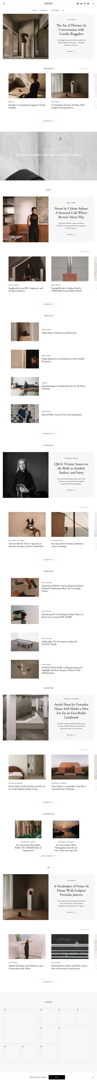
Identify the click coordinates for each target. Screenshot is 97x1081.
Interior (73, 203)
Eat (13, 102)
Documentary (21, 540)
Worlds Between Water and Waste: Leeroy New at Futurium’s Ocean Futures (69, 967)
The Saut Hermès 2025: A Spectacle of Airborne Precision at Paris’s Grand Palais (26, 545)
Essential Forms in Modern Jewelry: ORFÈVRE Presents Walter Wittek (66, 289)
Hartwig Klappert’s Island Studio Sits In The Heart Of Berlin (63, 387)
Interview (44, 383)
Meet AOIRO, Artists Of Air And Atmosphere (62, 414)
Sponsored (14, 962)
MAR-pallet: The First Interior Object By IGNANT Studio (59, 643)
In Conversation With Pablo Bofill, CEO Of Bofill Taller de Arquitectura (28, 848)
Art (63, 10)
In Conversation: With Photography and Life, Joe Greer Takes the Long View (65, 848)
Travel (10, 102)
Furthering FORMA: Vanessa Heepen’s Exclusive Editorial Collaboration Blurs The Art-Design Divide (63, 588)
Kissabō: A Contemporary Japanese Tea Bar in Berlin (27, 106)
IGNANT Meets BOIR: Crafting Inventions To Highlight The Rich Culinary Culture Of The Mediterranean (62, 670)
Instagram (48, 1002)
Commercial (75, 699)
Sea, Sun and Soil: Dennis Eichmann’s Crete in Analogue (67, 545)
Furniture (15, 285)
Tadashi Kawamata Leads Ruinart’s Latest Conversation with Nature (26, 967)
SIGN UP (57, 1077)
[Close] (93, 1077)
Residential (19, 783)
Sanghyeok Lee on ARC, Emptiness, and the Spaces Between (26, 289)
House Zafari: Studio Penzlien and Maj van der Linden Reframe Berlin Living (27, 787)
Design (35, 10)
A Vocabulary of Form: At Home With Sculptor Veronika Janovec (68, 106)
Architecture (44, 10)
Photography (55, 10)
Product (58, 285)
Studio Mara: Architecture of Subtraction (59, 332)
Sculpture (72, 19)
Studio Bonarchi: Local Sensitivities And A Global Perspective (63, 360)
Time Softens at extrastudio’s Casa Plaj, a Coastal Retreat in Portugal (68, 787)
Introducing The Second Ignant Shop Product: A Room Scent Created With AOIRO (62, 615)
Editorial (75, 458)
